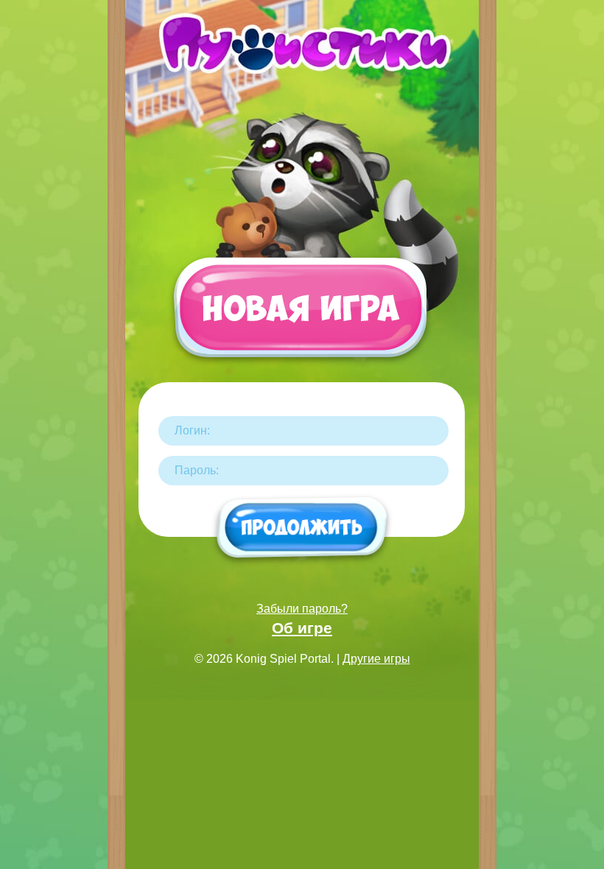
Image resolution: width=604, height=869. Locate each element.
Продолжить (302, 528)
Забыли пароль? (302, 608)
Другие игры (376, 658)
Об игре (302, 628)
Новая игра (300, 314)
